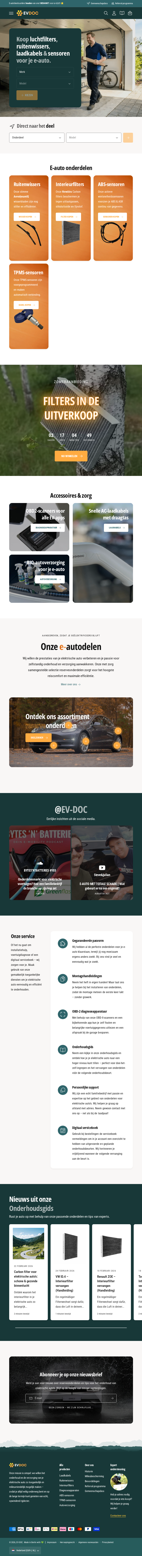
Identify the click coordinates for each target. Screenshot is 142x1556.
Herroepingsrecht (67, 1542)
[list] (71, 262)
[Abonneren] (112, 1398)
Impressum (51, 1542)
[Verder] (128, 138)
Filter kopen (67, 216)
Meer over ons (69, 684)
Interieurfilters (66, 1485)
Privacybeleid (107, 1542)
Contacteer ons (118, 1515)
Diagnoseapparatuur (46, 527)
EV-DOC (19, 1542)
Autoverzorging (48, 579)
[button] (11, 13)
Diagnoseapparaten (69, 1490)
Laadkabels (115, 527)
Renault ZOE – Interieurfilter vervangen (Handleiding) (106, 1283)
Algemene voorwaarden (88, 1542)
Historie (89, 1471)
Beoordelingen (92, 1481)
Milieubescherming (94, 1476)
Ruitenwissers (66, 1480)
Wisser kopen (25, 216)
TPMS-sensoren (67, 1500)
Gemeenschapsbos (99, 3)
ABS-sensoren (66, 1495)
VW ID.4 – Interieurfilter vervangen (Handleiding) (64, 1283)
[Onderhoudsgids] (122, 13)
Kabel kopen (25, 305)
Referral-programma (124, 3)
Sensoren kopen (111, 216)
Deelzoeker (37, 737)
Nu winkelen (69, 456)
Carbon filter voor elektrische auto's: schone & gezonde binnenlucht (26, 1279)
